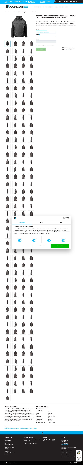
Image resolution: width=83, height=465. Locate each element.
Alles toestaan (60, 245)
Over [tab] (61, 222)
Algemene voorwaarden (9, 447)
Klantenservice (8, 440)
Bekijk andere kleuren (41, 29)
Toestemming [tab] (22, 222)
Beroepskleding (28, 428)
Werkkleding (37, 7)
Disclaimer (7, 451)
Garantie (6, 445)
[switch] (34, 241)
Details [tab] (41, 222)
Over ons (6, 439)
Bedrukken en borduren (9, 452)
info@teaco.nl (65, 444)
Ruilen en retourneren (9, 444)
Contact (6, 441)
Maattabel (7, 450)
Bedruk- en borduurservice (30, 441)
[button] (46, 37)
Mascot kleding (15, 428)
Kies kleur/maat (40, 49)
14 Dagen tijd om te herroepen (31, 443)
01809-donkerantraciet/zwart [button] (43, 32)
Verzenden (7, 443)
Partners (6, 454)
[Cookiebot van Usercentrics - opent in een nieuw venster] (63, 218)
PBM (56, 7)
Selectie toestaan (41, 245)
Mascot (35, 428)
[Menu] (81, 451)
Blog (66, 7)
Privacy (6, 448)
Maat (37, 34)
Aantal (37, 39)
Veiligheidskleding (48, 7)
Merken (61, 7)
